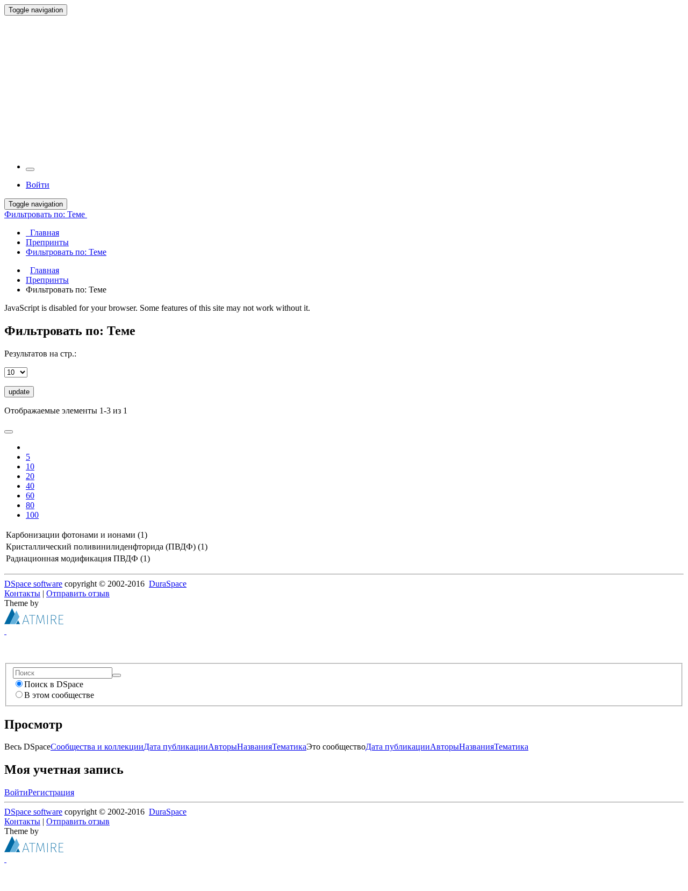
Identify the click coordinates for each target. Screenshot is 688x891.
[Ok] (116, 675)
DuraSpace (168, 583)
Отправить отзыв (78, 593)
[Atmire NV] (33, 621)
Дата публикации (176, 746)
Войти (16, 792)
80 (30, 505)
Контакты (22, 593)
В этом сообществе (59, 695)
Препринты (47, 279)
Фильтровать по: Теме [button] (45, 214)
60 (30, 495)
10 (30, 466)
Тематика (289, 746)
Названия (254, 746)
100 (32, 514)
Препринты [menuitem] (47, 242)
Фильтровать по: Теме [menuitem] (66, 251)
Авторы (222, 746)
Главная (44, 270)
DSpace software (33, 583)
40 (30, 485)
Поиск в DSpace (53, 684)
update (19, 392)
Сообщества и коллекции (97, 746)
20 (30, 476)
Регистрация (51, 792)
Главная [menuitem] (42, 232)
